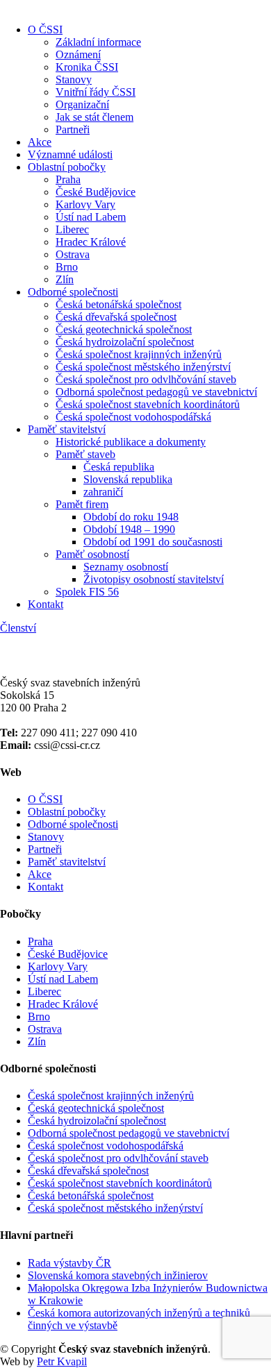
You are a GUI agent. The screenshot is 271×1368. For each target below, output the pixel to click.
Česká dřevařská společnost (116, 317)
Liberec (72, 229)
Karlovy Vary (85, 204)
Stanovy (74, 79)
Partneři (73, 129)
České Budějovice (96, 192)
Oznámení (78, 54)
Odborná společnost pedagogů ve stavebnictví (156, 392)
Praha (68, 179)
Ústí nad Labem (91, 217)
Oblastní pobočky (67, 167)
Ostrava (73, 254)
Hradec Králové (91, 242)
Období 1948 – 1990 (129, 529)
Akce (39, 142)
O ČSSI (45, 29)
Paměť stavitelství (67, 429)
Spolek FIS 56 (87, 592)
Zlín (65, 279)
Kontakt (45, 604)
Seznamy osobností (125, 567)
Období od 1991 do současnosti (152, 542)
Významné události (70, 154)
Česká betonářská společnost (118, 304)
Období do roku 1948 (131, 517)
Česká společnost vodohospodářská (133, 417)
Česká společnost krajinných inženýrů (139, 354)
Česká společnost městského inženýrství (143, 367)
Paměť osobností (92, 554)
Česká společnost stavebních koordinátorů (148, 404)
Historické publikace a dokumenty (131, 442)
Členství (18, 628)
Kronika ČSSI (87, 67)
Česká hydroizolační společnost (125, 342)
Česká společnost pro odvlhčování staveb (146, 379)
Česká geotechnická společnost (124, 329)
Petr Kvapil (62, 1361)
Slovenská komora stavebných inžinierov (118, 1275)
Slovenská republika (127, 479)
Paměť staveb (85, 454)
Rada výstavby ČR (69, 1263)
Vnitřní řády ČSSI (96, 92)
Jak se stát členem (94, 117)
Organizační (82, 104)
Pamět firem (82, 504)
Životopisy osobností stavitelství (153, 579)
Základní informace (98, 42)
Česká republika (118, 467)
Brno (67, 267)
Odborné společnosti (73, 292)
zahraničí (103, 492)
